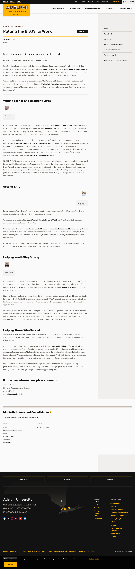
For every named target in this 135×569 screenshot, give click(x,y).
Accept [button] (10, 564)
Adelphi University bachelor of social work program (64, 69)
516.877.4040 (10, 436)
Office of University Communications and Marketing (21, 417)
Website (8, 442)
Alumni (5, 42)
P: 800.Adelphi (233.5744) (16, 512)
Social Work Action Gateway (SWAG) (42, 220)
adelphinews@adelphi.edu (13, 430)
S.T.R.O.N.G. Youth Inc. (50, 84)
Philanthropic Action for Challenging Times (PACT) (32, 143)
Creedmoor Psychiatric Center (65, 125)
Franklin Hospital (69, 287)
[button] (116, 2)
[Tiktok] (16, 518)
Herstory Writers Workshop (42, 155)
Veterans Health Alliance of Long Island (63, 346)
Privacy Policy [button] (94, 559)
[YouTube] (20, 518)
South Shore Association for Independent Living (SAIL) (57, 229)
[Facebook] (4, 518)
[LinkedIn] (25, 518)
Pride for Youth (49, 128)
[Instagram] (12, 518)
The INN (17, 287)
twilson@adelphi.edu (14, 394)
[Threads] (8, 518)
